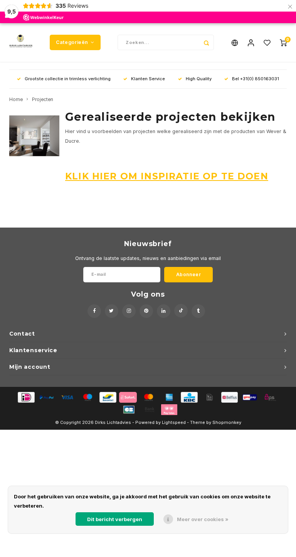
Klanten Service (148, 78)
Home (16, 99)
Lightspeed (174, 422)
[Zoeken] (206, 42)
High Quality (199, 78)
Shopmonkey (226, 422)
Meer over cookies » (203, 519)
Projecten (42, 99)
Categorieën (72, 42)
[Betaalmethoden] (25, 396)
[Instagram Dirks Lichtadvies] (129, 311)
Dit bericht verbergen (114, 519)
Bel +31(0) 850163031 (255, 78)
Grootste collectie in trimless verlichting (68, 78)
